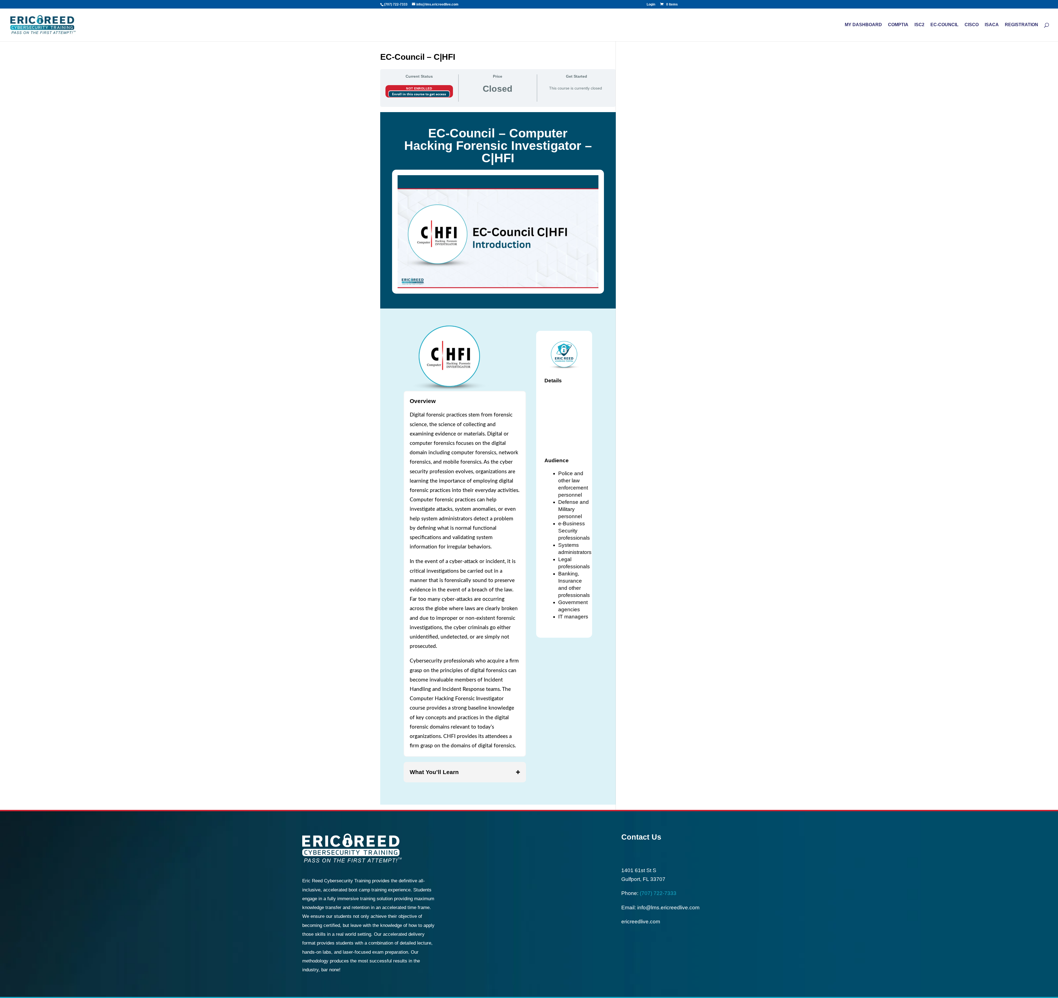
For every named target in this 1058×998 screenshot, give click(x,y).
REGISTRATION (1021, 25)
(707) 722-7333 (395, 4)
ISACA (992, 25)
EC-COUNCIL (944, 25)
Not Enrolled (419, 88)
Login (651, 4)
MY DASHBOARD (863, 25)
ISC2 (919, 25)
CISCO (972, 25)
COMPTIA (898, 25)
